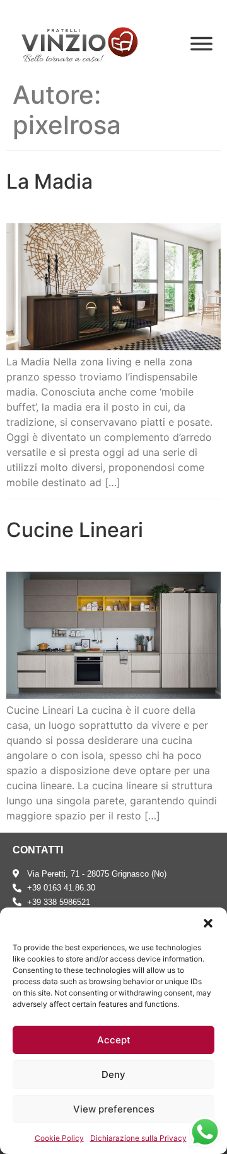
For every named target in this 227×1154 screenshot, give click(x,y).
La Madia (49, 181)
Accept (114, 1040)
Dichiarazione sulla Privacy (138, 1138)
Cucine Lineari (74, 530)
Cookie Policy (59, 1138)
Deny (113, 1074)
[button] (208, 923)
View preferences (113, 1109)
